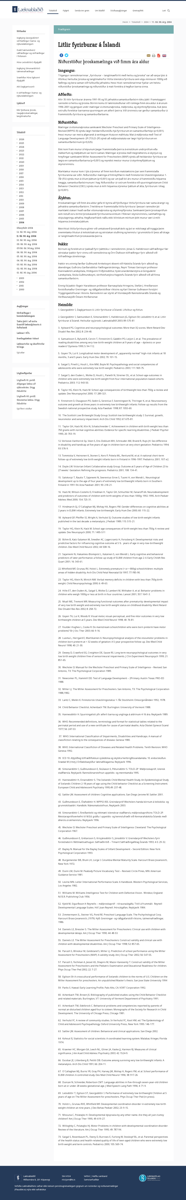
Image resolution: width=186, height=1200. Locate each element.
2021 (21, 158)
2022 (21, 154)
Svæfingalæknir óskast (28, 338)
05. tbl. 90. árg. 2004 (27, 256)
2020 (21, 162)
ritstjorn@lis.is (68, 1179)
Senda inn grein (82, 10)
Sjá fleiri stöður (24, 408)
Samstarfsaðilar (91, 1179)
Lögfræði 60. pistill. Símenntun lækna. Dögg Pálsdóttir (28, 400)
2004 (146, 21)
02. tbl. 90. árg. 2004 (27, 268)
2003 (21, 278)
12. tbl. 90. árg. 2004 (27, 232)
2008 (21, 207)
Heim (125, 21)
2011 (21, 196)
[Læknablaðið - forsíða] (27, 7)
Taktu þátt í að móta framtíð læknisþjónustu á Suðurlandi (29, 324)
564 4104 (66, 1176)
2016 (21, 177)
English (164, 55)
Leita (168, 11)
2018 (21, 169)
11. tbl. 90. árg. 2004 (161, 21)
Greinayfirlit (138, 10)
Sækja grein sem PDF (159, 55)
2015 (21, 180)
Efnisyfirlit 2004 (25, 227)
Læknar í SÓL (23, 332)
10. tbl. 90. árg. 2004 (27, 240)
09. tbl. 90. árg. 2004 (27, 244)
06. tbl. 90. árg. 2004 (27, 252)
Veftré (87, 1176)
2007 (21, 211)
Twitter (66, 55)
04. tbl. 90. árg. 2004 (27, 260)
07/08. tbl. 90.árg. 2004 (28, 248)
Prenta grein (153, 55)
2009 (21, 203)
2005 (21, 218)
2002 (21, 281)
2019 (21, 165)
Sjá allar (21, 352)
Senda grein (148, 55)
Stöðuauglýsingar (118, 10)
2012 (21, 192)
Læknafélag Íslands (149, 1178)
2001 (21, 285)
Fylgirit (66, 10)
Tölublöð (135, 21)
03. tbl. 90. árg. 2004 (27, 264)
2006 (21, 214)
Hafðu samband (99, 1176)
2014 (21, 184)
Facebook (61, 55)
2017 (21, 173)
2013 (21, 188)
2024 (21, 146)
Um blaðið (100, 10)
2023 (21, 150)
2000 (21, 289)
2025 (21, 143)
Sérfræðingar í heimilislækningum (26, 314)
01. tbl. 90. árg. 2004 (27, 272)
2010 (21, 199)
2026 (21, 139)
